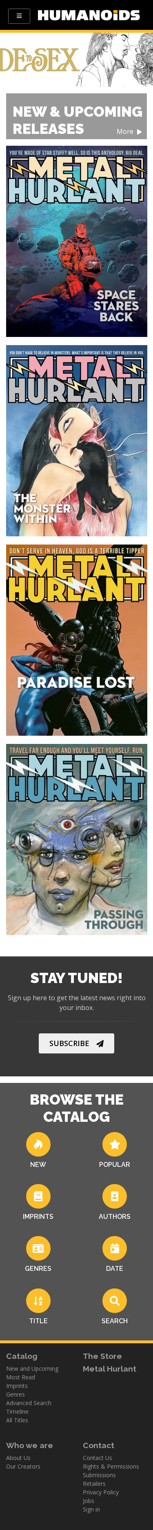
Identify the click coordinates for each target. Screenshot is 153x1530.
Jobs (88, 1501)
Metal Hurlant (109, 1368)
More (126, 132)
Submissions (99, 1475)
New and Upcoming (32, 1368)
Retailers (94, 1483)
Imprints (17, 1386)
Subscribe (69, 1043)
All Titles (17, 1420)
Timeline (17, 1411)
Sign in (91, 1509)
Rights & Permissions (111, 1466)
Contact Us (97, 1458)
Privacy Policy (101, 1492)
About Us (18, 1458)
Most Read (20, 1377)
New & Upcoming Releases (77, 120)
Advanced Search (28, 1403)
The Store (102, 1356)
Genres (15, 1394)
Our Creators (23, 1466)
